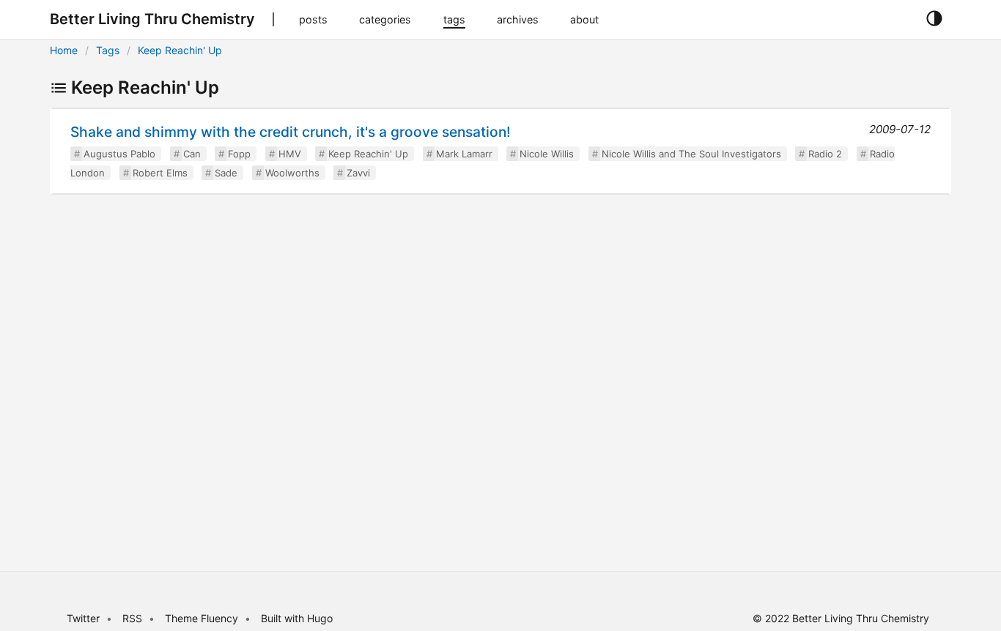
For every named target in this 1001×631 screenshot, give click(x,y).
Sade (226, 173)
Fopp (239, 154)
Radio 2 (825, 154)
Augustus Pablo (119, 154)
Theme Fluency (203, 618)
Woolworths (292, 173)
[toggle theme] (934, 19)
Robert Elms (160, 173)
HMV (289, 154)
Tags (107, 50)
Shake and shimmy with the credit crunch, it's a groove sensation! (290, 132)
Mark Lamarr (464, 154)
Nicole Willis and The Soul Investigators (691, 154)
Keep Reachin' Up (180, 50)
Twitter (83, 618)
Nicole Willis (547, 154)
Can (192, 154)
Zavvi (358, 173)
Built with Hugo (297, 618)
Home (64, 50)
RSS (132, 618)
